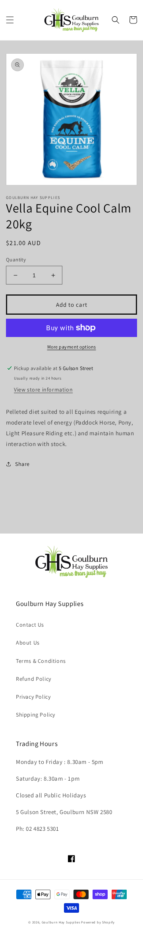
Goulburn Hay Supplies (61, 922)
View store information (43, 389)
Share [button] (22, 464)
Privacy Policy (33, 696)
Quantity (16, 259)
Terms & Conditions (41, 660)
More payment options (71, 347)
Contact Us (30, 624)
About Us (28, 642)
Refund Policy (33, 678)
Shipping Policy (35, 714)
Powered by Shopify (98, 922)
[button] (10, 20)
